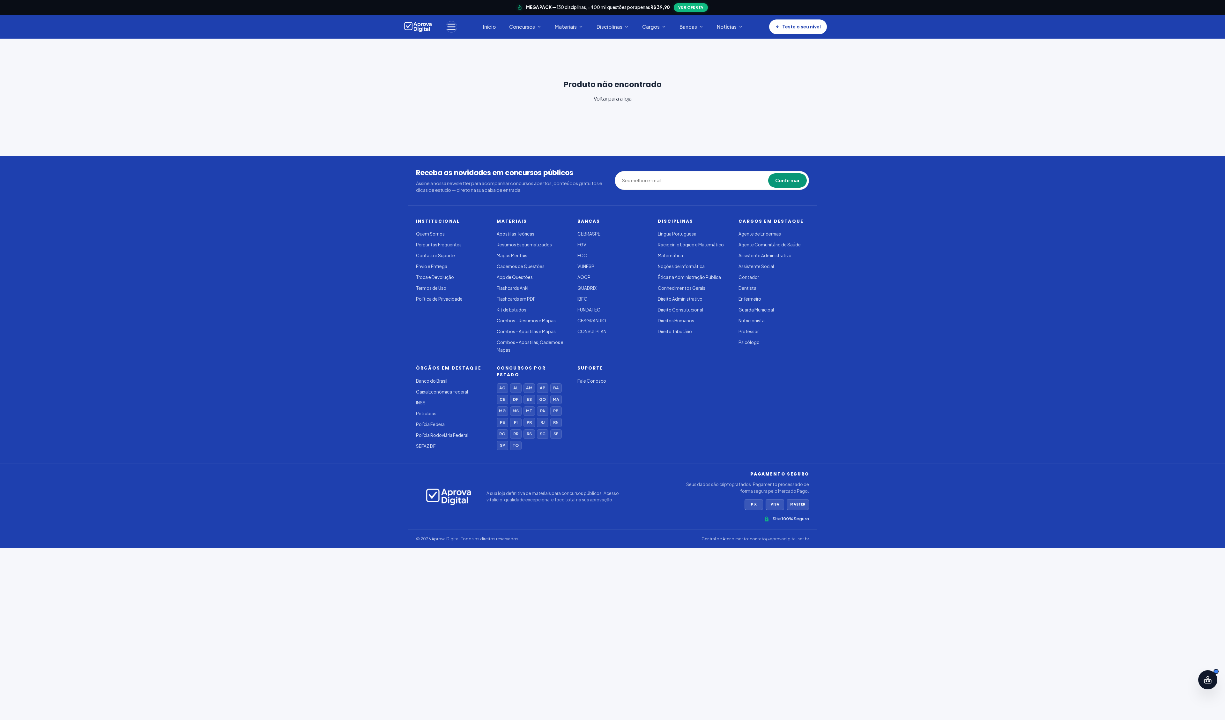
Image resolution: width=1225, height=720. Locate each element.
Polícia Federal (431, 424)
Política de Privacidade (439, 299)
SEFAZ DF (426, 446)
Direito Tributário (675, 331)
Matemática (670, 255)
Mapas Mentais (512, 255)
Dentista (747, 288)
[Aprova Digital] (418, 26)
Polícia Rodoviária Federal (442, 435)
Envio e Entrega (431, 266)
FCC (582, 255)
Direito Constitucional (680, 309)
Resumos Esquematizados (524, 244)
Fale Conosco (591, 381)
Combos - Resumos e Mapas (526, 320)
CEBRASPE (588, 233)
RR (515, 433)
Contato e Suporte (435, 255)
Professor (749, 331)
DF (515, 399)
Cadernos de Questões (521, 266)
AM (529, 388)
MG (502, 411)
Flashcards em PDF (516, 299)
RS (529, 433)
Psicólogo (749, 342)
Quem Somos (430, 233)
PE (502, 422)
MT (529, 411)
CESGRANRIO (591, 320)
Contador (749, 277)
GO (542, 399)
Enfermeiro (750, 299)
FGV (581, 244)
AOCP (583, 277)
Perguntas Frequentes (439, 244)
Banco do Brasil (431, 381)
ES (529, 399)
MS (516, 411)
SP (502, 445)
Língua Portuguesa (677, 233)
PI (515, 422)
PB (556, 411)
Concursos (522, 27)
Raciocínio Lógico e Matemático (691, 244)
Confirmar (787, 180)
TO (516, 445)
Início (489, 27)
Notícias (727, 27)
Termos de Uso (431, 288)
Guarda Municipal (756, 309)
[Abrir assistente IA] (1207, 679)
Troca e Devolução (435, 277)
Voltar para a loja (613, 98)
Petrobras (426, 413)
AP (542, 388)
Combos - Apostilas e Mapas (526, 331)
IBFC (582, 299)
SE (556, 433)
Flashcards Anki (512, 288)
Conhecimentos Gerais (681, 288)
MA (556, 399)
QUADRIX (587, 288)
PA (542, 411)
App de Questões (515, 277)
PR (529, 422)
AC (502, 388)
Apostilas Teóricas (515, 233)
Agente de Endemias (760, 233)
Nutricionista (752, 320)
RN (556, 422)
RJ (542, 422)
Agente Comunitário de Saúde (770, 244)
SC (543, 433)
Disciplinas (609, 27)
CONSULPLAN (591, 331)
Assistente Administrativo (765, 255)
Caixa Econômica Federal (442, 391)
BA (556, 388)
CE (502, 399)
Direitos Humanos (676, 320)
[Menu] (451, 27)
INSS (421, 402)
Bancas (688, 27)
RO (502, 433)
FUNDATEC (588, 309)
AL (515, 388)
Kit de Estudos (511, 309)
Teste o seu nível (801, 26)
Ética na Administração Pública (689, 277)
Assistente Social (756, 266)
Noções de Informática (681, 266)
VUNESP (585, 266)
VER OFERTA (690, 7)
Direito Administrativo (680, 299)
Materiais (566, 27)
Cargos (651, 27)
